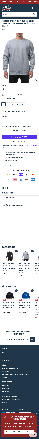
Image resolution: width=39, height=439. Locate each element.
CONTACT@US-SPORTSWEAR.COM (10, 369)
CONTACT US (5, 402)
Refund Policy (5, 388)
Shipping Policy (6, 391)
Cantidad (4, 117)
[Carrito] (31, 8)
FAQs (3, 355)
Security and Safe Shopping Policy (11, 400)
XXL (23, 104)
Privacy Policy (6, 385)
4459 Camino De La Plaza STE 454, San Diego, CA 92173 (15, 374)
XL (17, 104)
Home (3, 352)
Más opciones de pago (19, 141)
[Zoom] (36, 80)
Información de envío (8, 193)
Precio (4, 86)
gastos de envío (8, 126)
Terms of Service (6, 394)
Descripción (5, 188)
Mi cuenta (4, 377)
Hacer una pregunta (8, 198)
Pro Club (4, 29)
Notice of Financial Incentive (10, 397)
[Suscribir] (31, 432)
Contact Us (5, 358)
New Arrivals (13, 286)
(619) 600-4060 (5, 372)
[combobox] (19, 14)
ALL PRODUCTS (5, 361)
